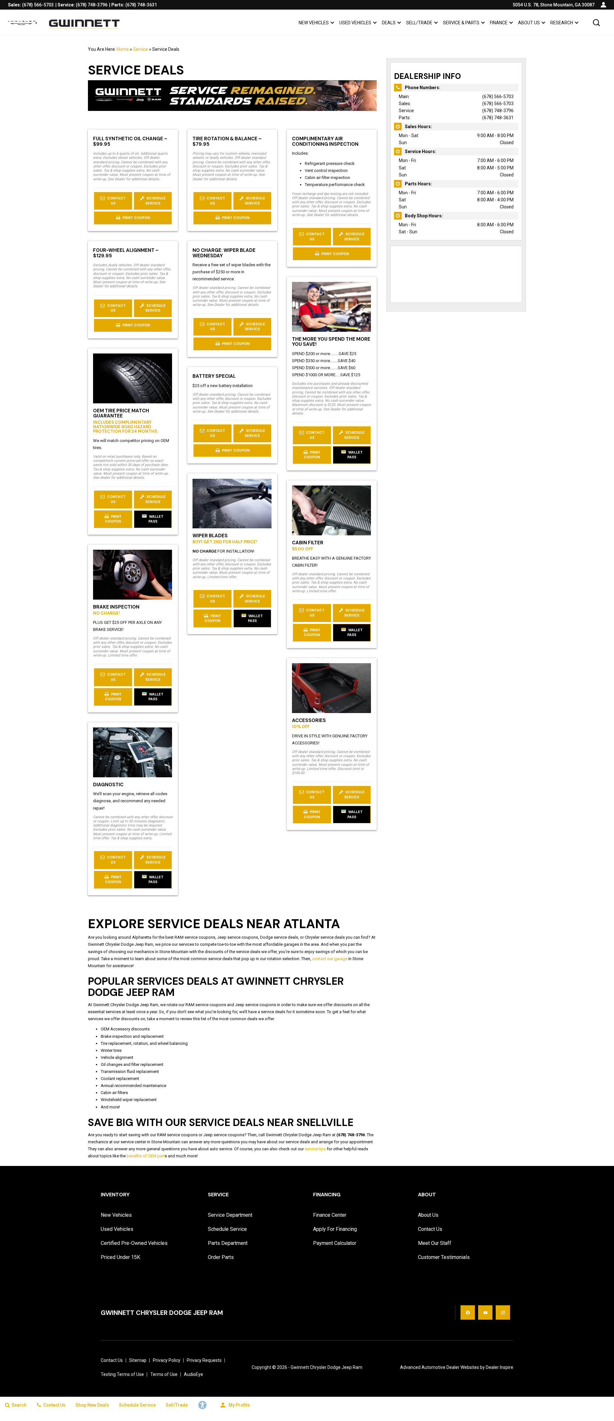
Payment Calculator (334, 1243)
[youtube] (485, 1312)
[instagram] (503, 1312)
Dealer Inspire (499, 1367)
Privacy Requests (204, 1360)
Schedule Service (155, 201)
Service (140, 49)
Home (123, 49)
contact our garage (329, 958)
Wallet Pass (355, 455)
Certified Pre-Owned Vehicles (134, 1243)
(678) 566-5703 (498, 96)
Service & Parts (461, 22)
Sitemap (137, 1360)
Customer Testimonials (444, 1257)
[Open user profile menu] (603, 5)
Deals (389, 22)
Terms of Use (163, 1374)
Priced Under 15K (120, 1257)
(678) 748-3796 (498, 110)
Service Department (230, 1215)
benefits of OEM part (146, 1155)
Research (561, 23)
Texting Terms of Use (122, 1374)
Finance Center (329, 1215)
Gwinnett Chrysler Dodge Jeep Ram (326, 1367)
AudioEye (193, 1374)
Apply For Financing (335, 1229)
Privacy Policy (166, 1360)
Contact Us (116, 201)
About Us (529, 22)
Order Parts (221, 1257)
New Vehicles (314, 22)
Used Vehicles (355, 22)
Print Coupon (137, 219)
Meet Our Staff (434, 1243)
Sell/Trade (419, 22)
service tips (315, 1148)
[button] (596, 22)
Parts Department (228, 1243)
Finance (499, 22)
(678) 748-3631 (498, 117)
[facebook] (467, 1312)
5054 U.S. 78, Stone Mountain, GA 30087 (553, 4)
